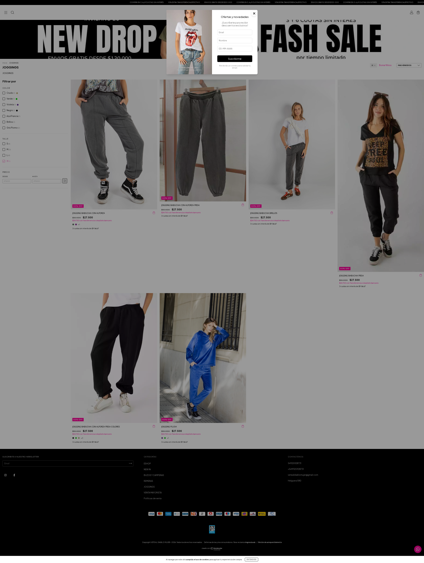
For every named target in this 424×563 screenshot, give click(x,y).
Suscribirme (234, 58)
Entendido (251, 559)
